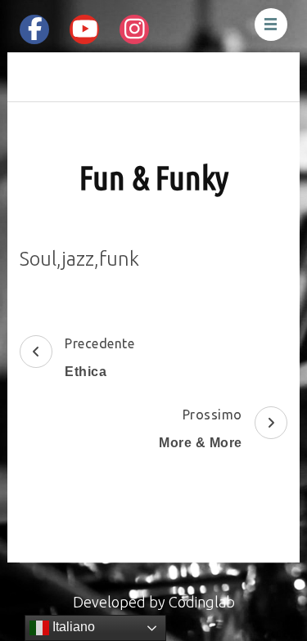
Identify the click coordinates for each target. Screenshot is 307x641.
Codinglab (202, 602)
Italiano (72, 627)
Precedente (99, 357)
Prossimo (200, 428)
